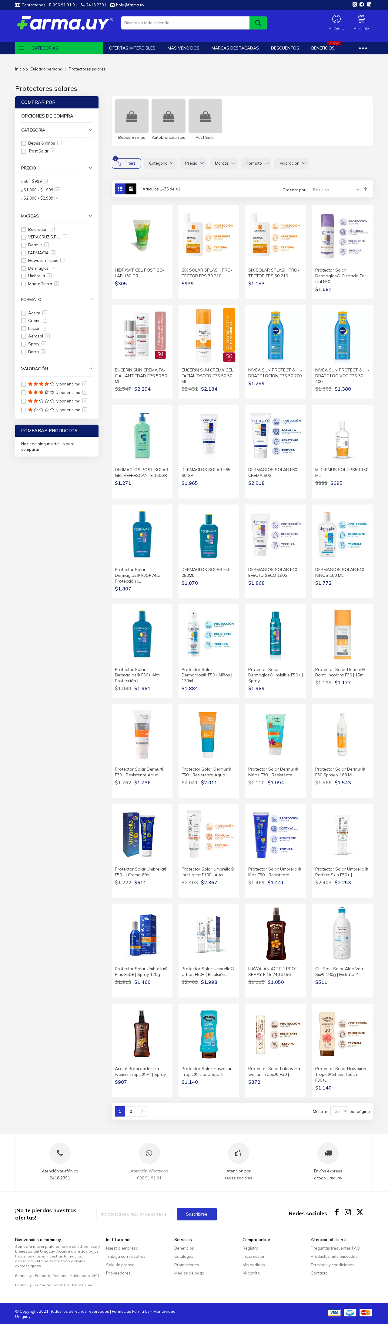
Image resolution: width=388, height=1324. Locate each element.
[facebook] (337, 1212)
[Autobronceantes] (169, 116)
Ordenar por (294, 189)
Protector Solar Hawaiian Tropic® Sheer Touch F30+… (340, 1074)
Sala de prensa (120, 1264)
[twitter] (360, 1212)
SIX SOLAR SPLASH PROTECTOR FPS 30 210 (207, 273)
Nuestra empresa (122, 1248)
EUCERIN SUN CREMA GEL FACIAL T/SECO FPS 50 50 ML (207, 375)
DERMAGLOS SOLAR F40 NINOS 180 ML (339, 572)
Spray (36, 343)
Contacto (319, 1273)
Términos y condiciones (332, 1264)
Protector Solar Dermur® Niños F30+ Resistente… (273, 772)
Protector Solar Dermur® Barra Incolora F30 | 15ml (340, 672)
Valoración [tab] (34, 368)
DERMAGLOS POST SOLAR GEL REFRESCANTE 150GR (141, 472)
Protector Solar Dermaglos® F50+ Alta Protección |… (137, 675)
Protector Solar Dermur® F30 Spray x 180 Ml (340, 772)
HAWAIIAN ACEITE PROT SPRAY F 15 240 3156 (272, 971)
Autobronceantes (168, 137)
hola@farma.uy (130, 4)
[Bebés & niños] (132, 116)
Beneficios (184, 1248)
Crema (37, 320)
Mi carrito (251, 1273)
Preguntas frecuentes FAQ (335, 1248)
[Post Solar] (205, 116)
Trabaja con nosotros (126, 1256)
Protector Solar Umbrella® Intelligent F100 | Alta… (208, 872)
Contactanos (33, 4)
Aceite (37, 312)
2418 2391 (96, 4)
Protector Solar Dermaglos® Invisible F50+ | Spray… (275, 675)
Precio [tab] (28, 168)
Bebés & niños (131, 137)
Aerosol (38, 336)
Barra (36, 351)
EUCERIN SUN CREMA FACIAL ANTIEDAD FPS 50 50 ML (141, 375)
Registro (250, 1248)
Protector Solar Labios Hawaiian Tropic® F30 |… (275, 1071)
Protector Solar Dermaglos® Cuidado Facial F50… (340, 275)
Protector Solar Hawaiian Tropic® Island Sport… (207, 1071)
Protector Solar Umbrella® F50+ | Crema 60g (141, 872)
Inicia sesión (254, 1256)
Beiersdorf (40, 229)
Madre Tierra (43, 283)
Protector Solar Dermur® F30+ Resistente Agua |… (140, 772)
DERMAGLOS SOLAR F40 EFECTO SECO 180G (272, 572)
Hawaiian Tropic (46, 260)
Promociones (186, 1264)
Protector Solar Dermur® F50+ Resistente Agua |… (206, 772)
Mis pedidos (253, 1264)
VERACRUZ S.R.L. (47, 236)
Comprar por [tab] (38, 102)
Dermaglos (41, 268)
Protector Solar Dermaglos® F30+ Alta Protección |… (137, 575)
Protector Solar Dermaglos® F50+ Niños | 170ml (207, 675)
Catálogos (183, 1256)
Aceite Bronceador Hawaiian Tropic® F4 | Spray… (141, 1071)
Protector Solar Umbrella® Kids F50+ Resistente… (274, 872)
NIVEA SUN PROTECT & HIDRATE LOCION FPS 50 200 (275, 372)
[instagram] (348, 1212)
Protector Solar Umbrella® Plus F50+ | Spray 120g (141, 971)
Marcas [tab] (30, 216)
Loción (37, 328)
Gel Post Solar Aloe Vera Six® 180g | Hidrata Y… (340, 971)
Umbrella (39, 275)
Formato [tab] (31, 299)
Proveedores (118, 1273)
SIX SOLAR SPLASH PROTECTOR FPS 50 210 (273, 273)
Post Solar (205, 137)
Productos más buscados (334, 1256)
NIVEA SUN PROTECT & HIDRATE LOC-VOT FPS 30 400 (342, 375)
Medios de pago (189, 1273)
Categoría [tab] (33, 130)
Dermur (38, 244)
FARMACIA (41, 252)
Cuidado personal (46, 69)
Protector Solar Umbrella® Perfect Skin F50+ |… (341, 872)
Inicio (20, 69)
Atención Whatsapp (149, 1170)
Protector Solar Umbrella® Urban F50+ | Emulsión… (208, 971)
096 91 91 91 (65, 4)
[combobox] (194, 22)
